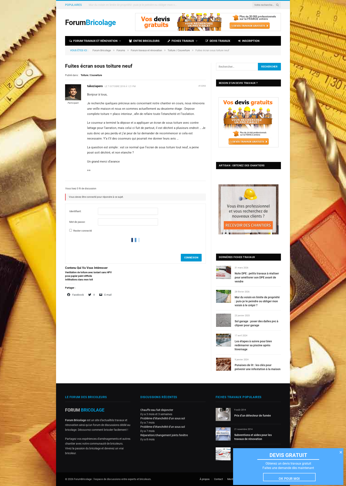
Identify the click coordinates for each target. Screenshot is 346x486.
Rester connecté (82, 230)
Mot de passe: (77, 221)
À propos (205, 479)
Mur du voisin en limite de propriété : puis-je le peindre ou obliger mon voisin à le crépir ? (134, 4)
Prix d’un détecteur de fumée (252, 415)
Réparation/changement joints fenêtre (164, 435)
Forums (121, 50)
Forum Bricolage (102, 50)
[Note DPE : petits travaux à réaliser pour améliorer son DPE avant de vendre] (223, 272)
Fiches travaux (183, 40)
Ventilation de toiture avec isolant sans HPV (88, 272)
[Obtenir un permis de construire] (223, 453)
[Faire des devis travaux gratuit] (208, 30)
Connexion (191, 257)
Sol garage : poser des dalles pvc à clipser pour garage (256, 323)
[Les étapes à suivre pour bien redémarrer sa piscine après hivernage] (223, 340)
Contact (218, 479)
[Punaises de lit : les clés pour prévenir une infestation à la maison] (223, 364)
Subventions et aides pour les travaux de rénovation (253, 437)
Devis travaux (220, 40)
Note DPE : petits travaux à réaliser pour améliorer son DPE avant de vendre (257, 277)
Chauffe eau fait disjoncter (156, 410)
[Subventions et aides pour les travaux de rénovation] (223, 433)
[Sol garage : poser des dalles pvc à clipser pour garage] (223, 320)
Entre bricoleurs (146, 40)
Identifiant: (75, 211)
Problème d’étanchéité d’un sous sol (162, 418)
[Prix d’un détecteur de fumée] (223, 414)
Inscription (251, 40)
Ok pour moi (289, 479)
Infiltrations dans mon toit (79, 279)
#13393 (202, 86)
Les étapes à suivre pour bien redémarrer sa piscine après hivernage (253, 345)
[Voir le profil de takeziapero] (73, 99)
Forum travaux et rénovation (95, 40)
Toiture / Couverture (179, 50)
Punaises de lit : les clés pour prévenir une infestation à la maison (258, 367)
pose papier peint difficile (78, 276)
